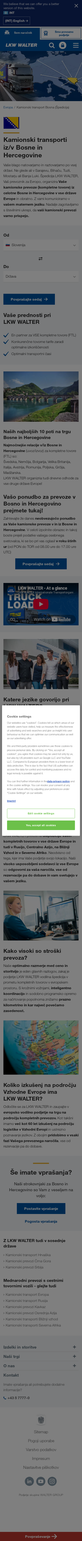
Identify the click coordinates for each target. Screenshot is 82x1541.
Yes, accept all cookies (41, 825)
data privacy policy (58, 781)
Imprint (11, 800)
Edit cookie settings (41, 813)
